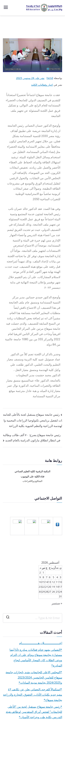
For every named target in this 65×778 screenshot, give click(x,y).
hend (50, 78)
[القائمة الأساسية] (6, 8)
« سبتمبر (57, 603)
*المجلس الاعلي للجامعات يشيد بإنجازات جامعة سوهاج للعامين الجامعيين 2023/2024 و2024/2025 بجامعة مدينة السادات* (34, 677)
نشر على (30, 78)
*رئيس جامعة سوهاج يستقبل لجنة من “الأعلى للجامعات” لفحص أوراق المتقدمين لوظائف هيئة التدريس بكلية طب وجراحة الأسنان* (34, 712)
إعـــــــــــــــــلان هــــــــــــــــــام (40, 643)
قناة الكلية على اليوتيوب (32, 476)
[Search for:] (32, 618)
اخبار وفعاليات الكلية (42, 84)
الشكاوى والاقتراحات (33, 481)
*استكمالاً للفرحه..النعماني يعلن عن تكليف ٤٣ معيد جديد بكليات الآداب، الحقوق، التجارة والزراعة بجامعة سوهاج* (32, 694)
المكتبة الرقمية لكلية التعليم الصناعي (32, 471)
